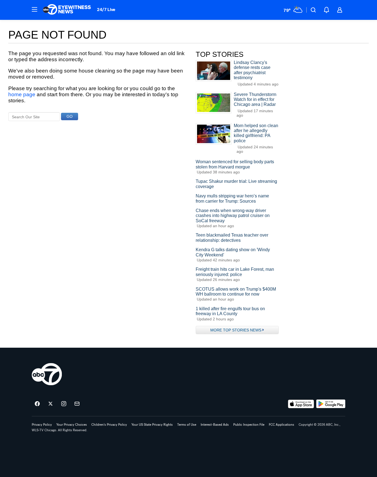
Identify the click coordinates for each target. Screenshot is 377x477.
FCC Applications (281, 424)
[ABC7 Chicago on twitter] (50, 403)
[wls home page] (47, 374)
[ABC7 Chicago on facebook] (37, 403)
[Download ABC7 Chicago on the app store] (301, 404)
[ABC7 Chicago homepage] (67, 10)
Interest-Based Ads (215, 424)
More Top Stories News (235, 330)
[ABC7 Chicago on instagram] (63, 403)
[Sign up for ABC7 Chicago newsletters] (77, 403)
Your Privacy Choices (71, 424)
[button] (34, 9)
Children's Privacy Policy (109, 424)
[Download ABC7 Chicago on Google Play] (330, 404)
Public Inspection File (248, 424)
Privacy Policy (42, 424)
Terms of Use (186, 424)
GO (70, 116)
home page (21, 94)
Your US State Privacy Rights (152, 424)
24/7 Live (106, 9)
